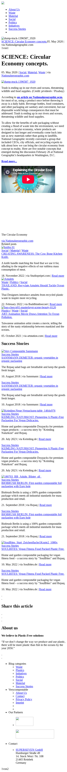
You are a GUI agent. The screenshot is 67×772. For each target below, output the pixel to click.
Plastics (5, 310)
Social (12, 19)
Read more (58, 275)
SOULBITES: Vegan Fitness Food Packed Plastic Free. (32, 548)
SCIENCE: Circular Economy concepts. (24, 41)
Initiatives (14, 25)
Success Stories (17, 28)
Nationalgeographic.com (15, 75)
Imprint (20, 702)
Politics (13, 22)
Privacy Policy (24, 699)
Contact (20, 696)
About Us (14, 9)
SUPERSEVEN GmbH (29, 749)
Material (13, 15)
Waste (12, 12)
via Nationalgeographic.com (17, 240)
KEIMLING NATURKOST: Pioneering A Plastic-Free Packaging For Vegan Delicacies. (32, 419)
